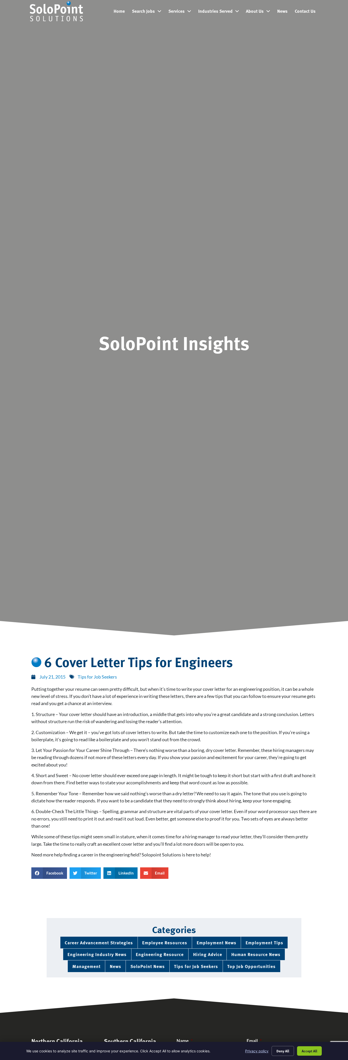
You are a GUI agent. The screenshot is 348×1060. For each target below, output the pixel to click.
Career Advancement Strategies (99, 942)
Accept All (309, 1050)
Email (254, 1040)
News (284, 12)
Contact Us (307, 12)
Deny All (282, 1050)
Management (86, 966)
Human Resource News (255, 954)
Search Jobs (148, 12)
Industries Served (220, 12)
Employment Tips (264, 942)
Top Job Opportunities (251, 966)
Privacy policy (257, 1051)
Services (181, 12)
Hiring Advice (207, 954)
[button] (49, 873)
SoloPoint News (147, 966)
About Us (260, 12)
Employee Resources (164, 942)
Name (185, 1040)
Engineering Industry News (97, 954)
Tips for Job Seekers (97, 677)
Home (121, 12)
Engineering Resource (160, 954)
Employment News (216, 942)
